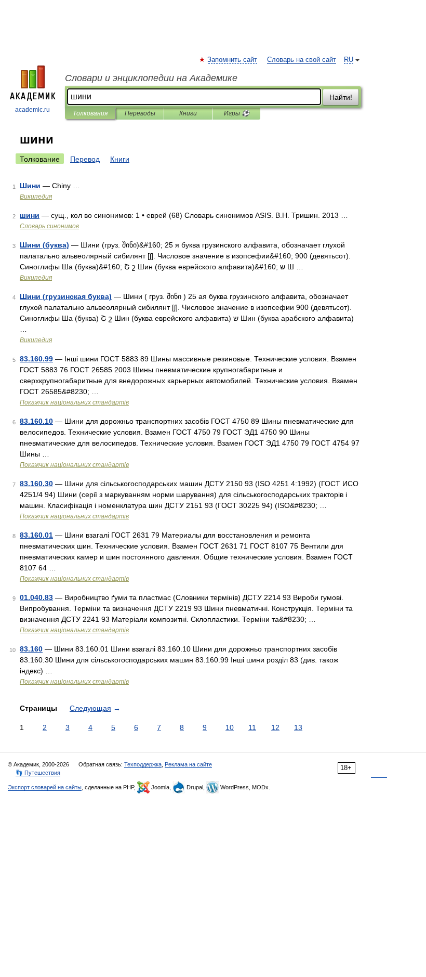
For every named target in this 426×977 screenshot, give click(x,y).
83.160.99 (36, 359)
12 (275, 727)
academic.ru (32, 109)
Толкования (90, 113)
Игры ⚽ (236, 113)
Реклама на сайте (188, 764)
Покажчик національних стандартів (74, 402)
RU (348, 59)
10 (229, 727)
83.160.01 (36, 535)
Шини (30, 185)
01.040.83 (36, 597)
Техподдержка (143, 764)
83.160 (31, 649)
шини (29, 215)
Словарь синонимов (49, 226)
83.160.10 (36, 421)
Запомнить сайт (232, 59)
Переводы (140, 113)
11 (252, 727)
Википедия (36, 196)
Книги (188, 113)
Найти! (340, 97)
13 (298, 727)
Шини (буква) (44, 245)
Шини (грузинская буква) (66, 296)
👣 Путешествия (38, 773)
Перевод (85, 159)
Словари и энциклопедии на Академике (151, 78)
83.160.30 (36, 483)
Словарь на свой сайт (301, 59)
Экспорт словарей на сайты (45, 787)
